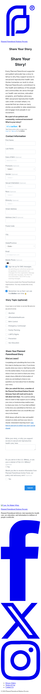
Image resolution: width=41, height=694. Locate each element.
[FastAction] (11, 126)
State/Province (11, 243)
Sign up (13, 131)
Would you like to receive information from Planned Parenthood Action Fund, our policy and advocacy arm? (21, 473)
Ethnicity (12, 200)
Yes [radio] (8, 467)
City (6, 234)
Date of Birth (13, 157)
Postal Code (9, 226)
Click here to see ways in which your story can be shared (20, 425)
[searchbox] (21, 177)
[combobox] (20, 177)
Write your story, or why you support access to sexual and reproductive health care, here (19, 440)
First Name (9, 140)
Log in (7, 131)
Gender (11, 174)
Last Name (9, 149)
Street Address (11, 209)
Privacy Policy (10, 683)
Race (10, 191)
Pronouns (12, 166)
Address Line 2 (14, 217)
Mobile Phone (13, 260)
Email (7, 251)
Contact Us (9, 687)
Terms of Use (10, 685)
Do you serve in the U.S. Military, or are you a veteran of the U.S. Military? (19, 462)
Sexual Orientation (15, 183)
